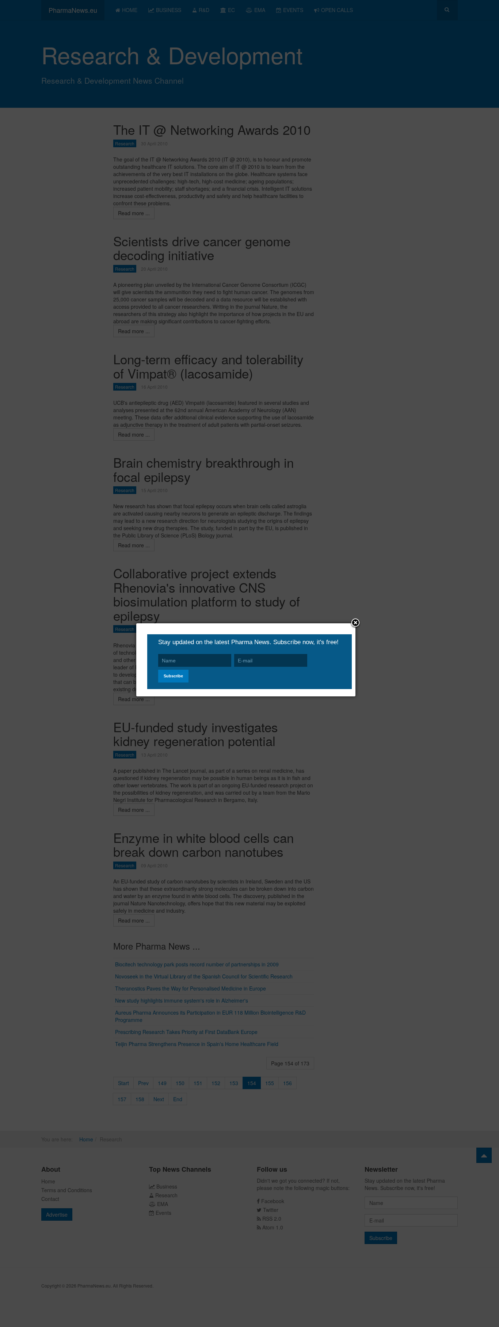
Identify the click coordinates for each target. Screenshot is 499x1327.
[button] (355, 623)
